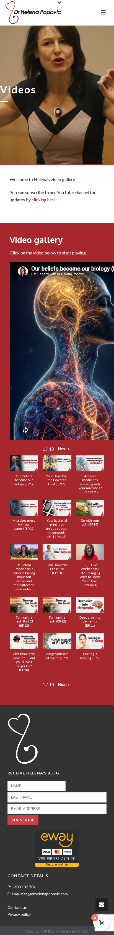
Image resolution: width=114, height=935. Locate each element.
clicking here (44, 199)
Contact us (17, 907)
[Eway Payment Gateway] (57, 848)
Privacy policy (19, 914)
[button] (63, 448)
